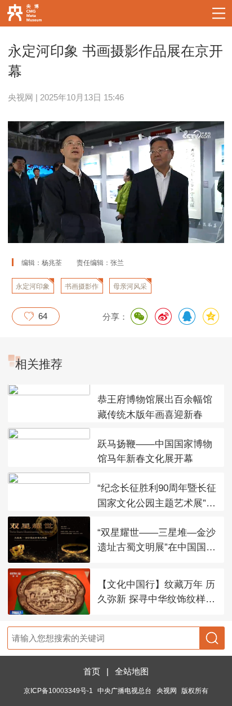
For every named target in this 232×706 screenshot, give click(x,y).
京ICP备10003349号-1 (58, 690)
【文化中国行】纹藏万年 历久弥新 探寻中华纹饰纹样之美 (156, 593)
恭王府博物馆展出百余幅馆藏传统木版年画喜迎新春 (154, 407)
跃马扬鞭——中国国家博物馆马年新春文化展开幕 (154, 452)
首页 (91, 671)
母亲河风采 (130, 286)
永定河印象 (33, 286)
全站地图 (132, 671)
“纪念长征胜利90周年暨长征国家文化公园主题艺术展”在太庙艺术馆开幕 (156, 497)
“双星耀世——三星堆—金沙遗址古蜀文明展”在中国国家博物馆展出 (156, 541)
